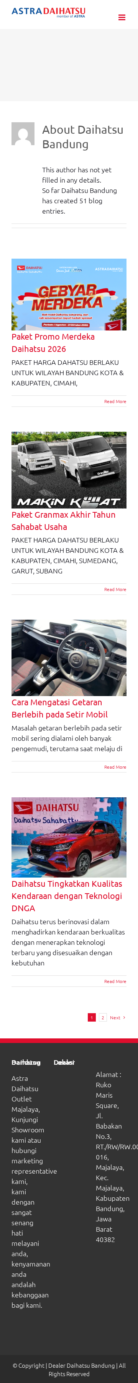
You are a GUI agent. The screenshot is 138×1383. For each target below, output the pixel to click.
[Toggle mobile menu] (122, 17)
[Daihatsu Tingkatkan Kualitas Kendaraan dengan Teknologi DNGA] (69, 837)
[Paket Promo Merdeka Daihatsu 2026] (69, 295)
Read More (115, 401)
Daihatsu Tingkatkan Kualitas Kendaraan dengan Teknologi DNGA (67, 895)
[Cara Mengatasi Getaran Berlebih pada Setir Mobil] (69, 658)
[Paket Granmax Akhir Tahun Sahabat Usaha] (69, 470)
